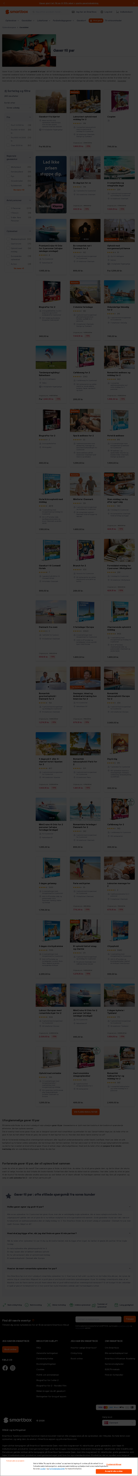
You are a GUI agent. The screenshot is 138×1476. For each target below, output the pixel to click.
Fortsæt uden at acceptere (15, 1461)
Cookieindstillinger (113, 1464)
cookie (42, 1469)
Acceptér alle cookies (114, 1471)
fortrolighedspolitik (57, 1469)
